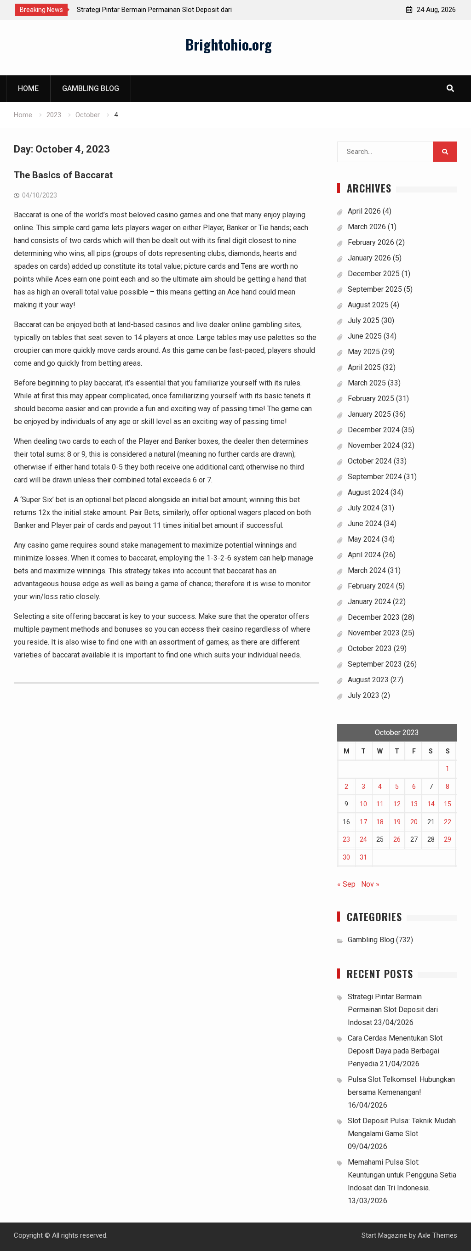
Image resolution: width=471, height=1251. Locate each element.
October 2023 (370, 648)
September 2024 (375, 476)
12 (397, 804)
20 (414, 822)
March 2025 (367, 383)
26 (397, 839)
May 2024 (364, 539)
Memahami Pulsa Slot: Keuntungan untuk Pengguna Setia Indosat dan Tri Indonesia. (402, 1175)
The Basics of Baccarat (63, 175)
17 (363, 822)
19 (397, 822)
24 (363, 839)
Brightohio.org (228, 44)
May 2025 (364, 351)
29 (447, 839)
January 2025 (369, 414)
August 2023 (368, 679)
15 (447, 804)
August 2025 (368, 304)
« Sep (346, 884)
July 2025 (363, 320)
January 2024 (369, 601)
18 (380, 822)
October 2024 (370, 461)
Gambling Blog (90, 88)
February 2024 (371, 586)
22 (447, 822)
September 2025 (375, 289)
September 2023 (375, 664)
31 (363, 857)
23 (346, 839)
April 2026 (364, 211)
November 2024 (374, 445)
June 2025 (365, 336)
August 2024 (368, 492)
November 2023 (374, 632)
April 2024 (364, 554)
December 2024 (374, 429)
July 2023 (363, 695)
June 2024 (365, 523)
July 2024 (363, 508)
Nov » (370, 884)
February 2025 (371, 398)
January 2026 (369, 258)
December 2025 (374, 273)
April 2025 (364, 367)
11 (380, 804)
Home (28, 88)
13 (414, 804)
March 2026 (367, 226)
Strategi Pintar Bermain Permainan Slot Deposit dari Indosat (393, 1009)
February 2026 (371, 242)
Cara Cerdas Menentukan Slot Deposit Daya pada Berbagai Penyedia (395, 1051)
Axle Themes (437, 1235)
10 (363, 804)
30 (346, 857)
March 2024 (367, 570)
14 (431, 804)
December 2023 (374, 617)
